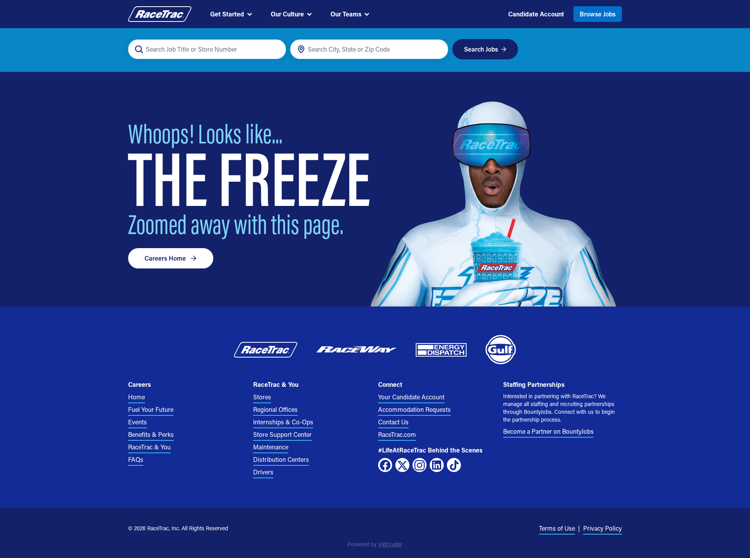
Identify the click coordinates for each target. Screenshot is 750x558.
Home (136, 397)
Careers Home (165, 258)
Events (137, 422)
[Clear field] (437, 49)
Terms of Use (557, 528)
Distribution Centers (281, 459)
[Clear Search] (275, 49)
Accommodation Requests (414, 409)
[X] (402, 465)
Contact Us (393, 422)
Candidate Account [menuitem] (536, 14)
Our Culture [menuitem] (287, 14)
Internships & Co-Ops (283, 422)
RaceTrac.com (397, 434)
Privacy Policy (602, 528)
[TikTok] (454, 465)
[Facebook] (385, 465)
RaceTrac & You (149, 447)
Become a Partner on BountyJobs (548, 431)
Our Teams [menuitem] (345, 14)
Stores (262, 397)
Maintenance (270, 447)
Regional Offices (275, 409)
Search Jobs (481, 49)
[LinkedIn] (437, 465)
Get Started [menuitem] (227, 14)
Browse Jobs (598, 14)
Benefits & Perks (151, 434)
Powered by (375, 544)
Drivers (263, 472)
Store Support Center (282, 434)
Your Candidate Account (411, 397)
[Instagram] (419, 465)
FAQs (135, 459)
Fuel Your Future (150, 409)
